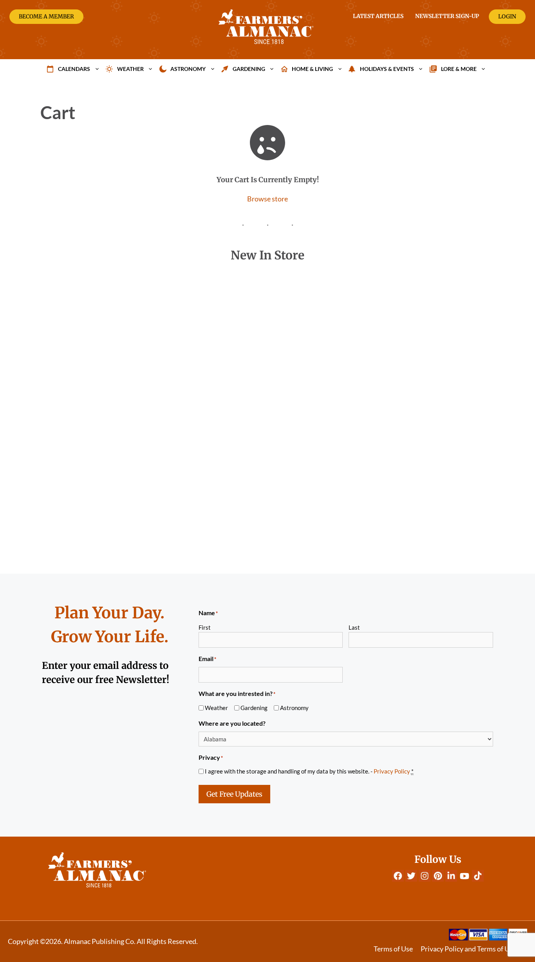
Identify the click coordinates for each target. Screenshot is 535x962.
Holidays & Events (387, 68)
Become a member (46, 16)
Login (507, 16)
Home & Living (312, 68)
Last (354, 627)
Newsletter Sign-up (447, 16)
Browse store (267, 198)
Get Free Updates (234, 794)
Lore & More (459, 68)
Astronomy (188, 68)
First (205, 627)
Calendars (74, 68)
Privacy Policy (392, 771)
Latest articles (378, 16)
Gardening (249, 68)
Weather (130, 68)
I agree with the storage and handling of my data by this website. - (309, 771)
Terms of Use (393, 948)
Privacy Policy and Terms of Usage (472, 948)
